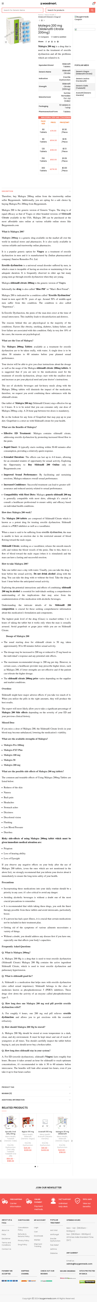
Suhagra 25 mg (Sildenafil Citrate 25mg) (62, 1133)
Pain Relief (54, 1245)
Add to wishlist (59, 37)
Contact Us (6, 1249)
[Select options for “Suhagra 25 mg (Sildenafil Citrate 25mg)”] (60, 1126)
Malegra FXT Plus (13, 750)
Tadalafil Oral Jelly (10, 1155)
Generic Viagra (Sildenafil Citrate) (84, 72)
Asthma (53, 1249)
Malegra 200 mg (12, 765)
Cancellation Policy (23, 1229)
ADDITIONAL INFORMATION (13, 1100)
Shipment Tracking (38, 1245)
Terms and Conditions (6, 1244)
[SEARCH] (92, 10)
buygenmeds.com (48, 1298)
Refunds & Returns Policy (23, 1235)
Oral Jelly (11, 1149)
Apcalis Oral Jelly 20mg (10, 1132)
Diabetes (54, 1253)
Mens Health (49, 15)
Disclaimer (6, 1239)
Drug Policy (22, 1244)
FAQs (4, 1234)
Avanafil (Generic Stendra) (45, 1137)
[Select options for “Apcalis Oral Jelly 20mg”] (8, 1126)
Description (7, 191)
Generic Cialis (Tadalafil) (82, 87)
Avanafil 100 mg (45, 1131)
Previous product (39, 20)
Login (36, 1228)
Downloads (38, 1236)
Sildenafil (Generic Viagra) (49, 17)
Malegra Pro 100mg (14, 745)
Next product (44, 20)
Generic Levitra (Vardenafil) (82, 79)
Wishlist (37, 1240)
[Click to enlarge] (6, 42)
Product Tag (8, 1087)
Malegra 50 (9, 760)
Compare (44, 37)
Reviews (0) (7, 1093)
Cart (36, 1232)
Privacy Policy (23, 1240)
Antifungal (54, 1234)
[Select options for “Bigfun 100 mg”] (26, 1126)
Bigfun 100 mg (28, 1131)
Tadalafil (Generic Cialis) (10, 1140)
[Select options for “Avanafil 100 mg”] (43, 1126)
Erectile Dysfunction (11, 1146)
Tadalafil (10, 1152)
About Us (5, 1230)
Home (40, 15)
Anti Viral (53, 1230)
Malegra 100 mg (12, 755)
